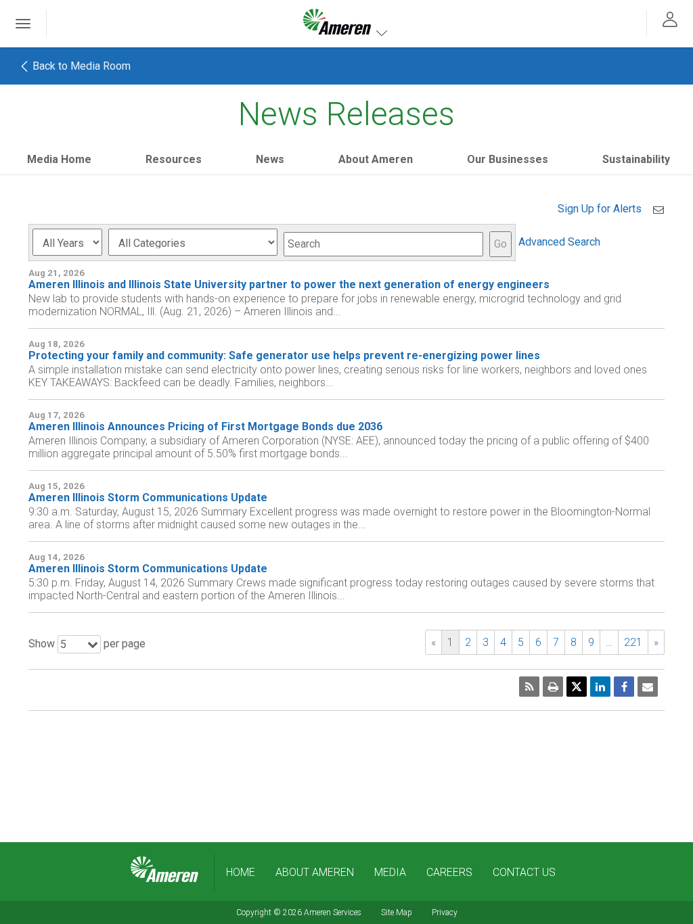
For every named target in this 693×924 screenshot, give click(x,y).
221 (633, 642)
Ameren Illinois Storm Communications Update (147, 497)
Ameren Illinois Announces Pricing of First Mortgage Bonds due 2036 (205, 426)
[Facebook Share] (624, 686)
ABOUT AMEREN (314, 872)
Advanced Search (559, 241)
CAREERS (449, 872)
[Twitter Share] (576, 686)
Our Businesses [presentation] (507, 159)
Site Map (396, 912)
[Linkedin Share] (600, 686)
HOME (240, 872)
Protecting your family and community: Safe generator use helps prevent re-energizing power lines (284, 355)
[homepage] (164, 870)
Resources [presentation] (174, 159)
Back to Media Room (80, 66)
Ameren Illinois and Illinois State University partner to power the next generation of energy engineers (289, 284)
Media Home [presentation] (59, 159)
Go (500, 243)
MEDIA (390, 872)
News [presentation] (270, 159)
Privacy (444, 912)
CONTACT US (524, 872)
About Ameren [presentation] (375, 159)
